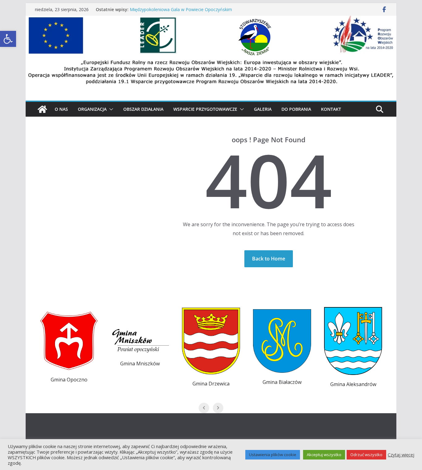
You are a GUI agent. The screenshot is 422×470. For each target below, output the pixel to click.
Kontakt (331, 109)
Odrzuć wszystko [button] (366, 454)
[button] (110, 109)
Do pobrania (296, 109)
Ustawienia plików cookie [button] (272, 454)
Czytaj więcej (401, 454)
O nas (61, 109)
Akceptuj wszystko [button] (324, 454)
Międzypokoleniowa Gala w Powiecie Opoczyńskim (181, 9)
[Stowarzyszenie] (211, 20)
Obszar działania (143, 109)
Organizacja (92, 109)
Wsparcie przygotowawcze (205, 109)
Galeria (263, 109)
